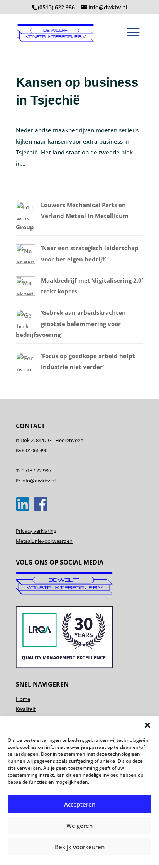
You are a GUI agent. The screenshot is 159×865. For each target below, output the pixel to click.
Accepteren (79, 804)
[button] (147, 725)
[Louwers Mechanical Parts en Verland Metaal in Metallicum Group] (25, 218)
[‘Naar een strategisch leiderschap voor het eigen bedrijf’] (25, 261)
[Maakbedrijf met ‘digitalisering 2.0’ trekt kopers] (25, 293)
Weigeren (79, 825)
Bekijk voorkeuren (80, 847)
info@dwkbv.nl (38, 480)
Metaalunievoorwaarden (44, 540)
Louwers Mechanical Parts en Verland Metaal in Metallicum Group (72, 216)
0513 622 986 (36, 470)
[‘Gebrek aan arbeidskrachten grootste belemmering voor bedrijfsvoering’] (25, 326)
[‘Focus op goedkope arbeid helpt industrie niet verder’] (25, 369)
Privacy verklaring (36, 530)
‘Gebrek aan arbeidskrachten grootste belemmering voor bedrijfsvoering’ (71, 323)
